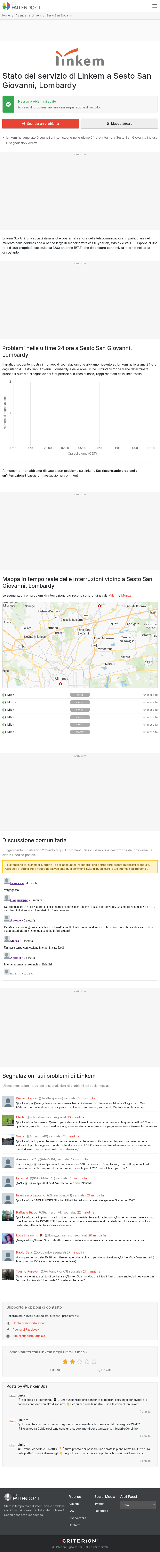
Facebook (101, 1511)
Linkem (36, 15)
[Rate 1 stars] (65, 1361)
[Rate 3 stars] (80, 1361)
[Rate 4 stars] (87, 1361)
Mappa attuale (121, 124)
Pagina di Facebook (26, 1329)
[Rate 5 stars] (94, 1361)
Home (6, 15)
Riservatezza (77, 1518)
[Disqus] (80, 925)
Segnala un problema (43, 124)
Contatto (74, 1525)
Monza (126, 595)
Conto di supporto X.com (29, 1323)
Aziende (21, 15)
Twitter (99, 1504)
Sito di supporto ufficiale (29, 1336)
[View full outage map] (80, 645)
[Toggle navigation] (155, 6)
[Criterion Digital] (80, 1541)
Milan (112, 595)
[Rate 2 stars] (72, 1361)
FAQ (71, 1511)
